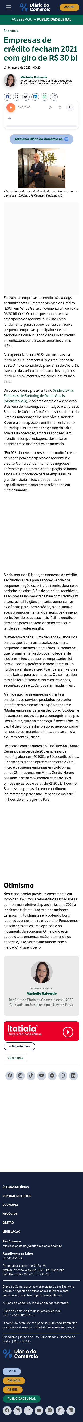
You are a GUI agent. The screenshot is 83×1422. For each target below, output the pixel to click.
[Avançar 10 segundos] (60, 107)
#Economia (15, 1058)
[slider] (41, 126)
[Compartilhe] (54, 97)
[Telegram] (52, 1075)
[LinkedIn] (73, 1075)
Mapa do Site (22, 1341)
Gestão (8, 1223)
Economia (11, 31)
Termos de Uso (29, 1337)
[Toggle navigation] (9, 7)
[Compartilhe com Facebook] (7, 97)
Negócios (10, 1214)
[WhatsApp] (62, 1075)
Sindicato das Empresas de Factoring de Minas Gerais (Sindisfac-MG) (39, 395)
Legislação (11, 1232)
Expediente (10, 1337)
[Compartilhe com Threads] (26, 97)
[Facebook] (9, 1075)
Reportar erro (21, 1046)
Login (12, 1371)
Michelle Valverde (42, 993)
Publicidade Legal (22, 1399)
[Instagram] (20, 1075)
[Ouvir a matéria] (10, 107)
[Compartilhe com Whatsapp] (44, 97)
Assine (69, 7)
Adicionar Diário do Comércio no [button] (39, 140)
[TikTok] (31, 1075)
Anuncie (14, 1380)
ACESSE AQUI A (41, 19)
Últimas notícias (16, 1187)
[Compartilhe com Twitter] (16, 97)
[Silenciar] (10, 118)
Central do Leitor (17, 1196)
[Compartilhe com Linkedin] (35, 97)
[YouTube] (41, 1075)
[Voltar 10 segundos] (50, 107)
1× (70, 107)
